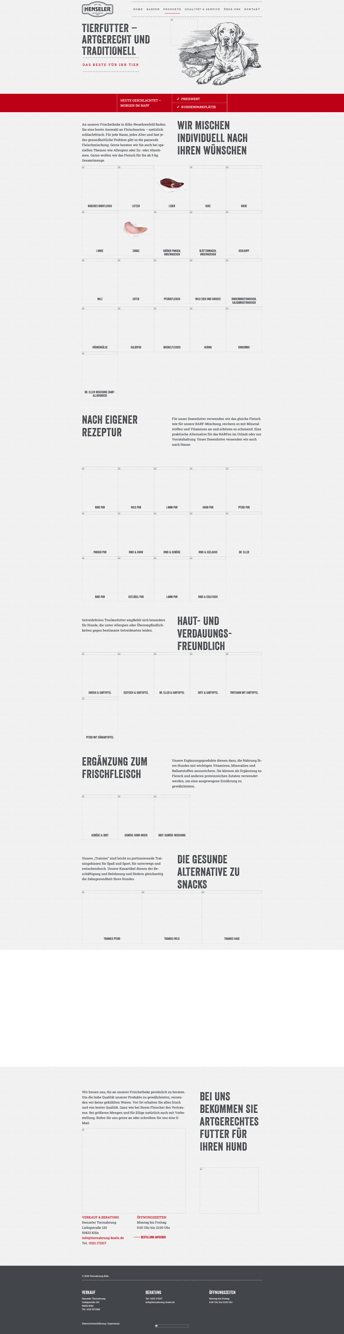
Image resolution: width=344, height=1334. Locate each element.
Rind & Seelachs (208, 552)
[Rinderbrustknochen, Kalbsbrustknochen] (244, 276)
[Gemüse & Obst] (100, 813)
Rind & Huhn (136, 552)
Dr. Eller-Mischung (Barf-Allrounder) (100, 394)
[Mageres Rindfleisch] (100, 184)
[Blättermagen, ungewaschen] (208, 228)
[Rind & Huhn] (136, 530)
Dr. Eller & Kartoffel (171, 693)
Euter (136, 299)
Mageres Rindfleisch (100, 206)
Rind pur (100, 507)
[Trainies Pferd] (112, 912)
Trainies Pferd (112, 939)
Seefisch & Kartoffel (135, 693)
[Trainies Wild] (172, 912)
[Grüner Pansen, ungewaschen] (172, 228)
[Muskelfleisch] (172, 325)
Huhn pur (208, 507)
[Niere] (244, 184)
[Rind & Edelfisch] (208, 574)
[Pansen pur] (100, 530)
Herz (208, 206)
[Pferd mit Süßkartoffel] (100, 715)
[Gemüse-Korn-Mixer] (136, 813)
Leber (172, 206)
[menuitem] (138, 9)
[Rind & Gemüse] (172, 530)
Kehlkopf (244, 251)
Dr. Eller (244, 552)
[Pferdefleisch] (172, 276)
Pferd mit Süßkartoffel (100, 737)
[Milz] (100, 276)
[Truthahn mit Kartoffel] (244, 670)
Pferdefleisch (172, 299)
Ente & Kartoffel (208, 693)
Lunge (99, 251)
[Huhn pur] (208, 485)
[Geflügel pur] (136, 574)
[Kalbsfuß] (136, 325)
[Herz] (208, 184)
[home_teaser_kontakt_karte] (229, 1191)
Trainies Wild (172, 939)
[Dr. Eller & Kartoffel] (172, 670)
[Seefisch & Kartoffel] (136, 670)
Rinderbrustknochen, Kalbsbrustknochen (244, 300)
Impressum (114, 1323)
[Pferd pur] (244, 485)
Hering (208, 347)
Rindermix (244, 347)
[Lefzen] (136, 184)
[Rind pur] (100, 485)
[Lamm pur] (172, 485)
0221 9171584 (93, 1309)
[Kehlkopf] (244, 228)
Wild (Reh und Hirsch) (208, 299)
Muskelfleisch (171, 347)
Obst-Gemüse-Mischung (172, 835)
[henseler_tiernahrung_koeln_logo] (99, 9)
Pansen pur (100, 552)
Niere (244, 206)
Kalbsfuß (136, 347)
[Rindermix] (244, 325)
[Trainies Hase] (232, 912)
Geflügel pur (136, 597)
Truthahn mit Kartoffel (244, 693)
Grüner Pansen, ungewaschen (172, 252)
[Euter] (136, 276)
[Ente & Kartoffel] (208, 670)
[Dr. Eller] (244, 530)
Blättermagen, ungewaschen (207, 252)
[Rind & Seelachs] (208, 530)
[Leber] (172, 184)
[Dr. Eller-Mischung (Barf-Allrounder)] (100, 370)
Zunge (135, 251)
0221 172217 (97, 1243)
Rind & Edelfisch (208, 597)
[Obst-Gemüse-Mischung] (172, 813)
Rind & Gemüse (172, 552)
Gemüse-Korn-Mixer (136, 835)
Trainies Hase (232, 939)
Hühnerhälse (100, 347)
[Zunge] (136, 228)
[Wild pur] (136, 485)
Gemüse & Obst (100, 835)
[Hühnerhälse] (100, 325)
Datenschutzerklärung (94, 1323)
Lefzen (136, 206)
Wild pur (136, 507)
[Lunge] (100, 228)
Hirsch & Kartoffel (100, 693)
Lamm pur (172, 507)
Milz (100, 299)
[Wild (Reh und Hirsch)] (208, 276)
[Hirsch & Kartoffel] (100, 670)
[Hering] (208, 325)
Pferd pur (244, 507)
